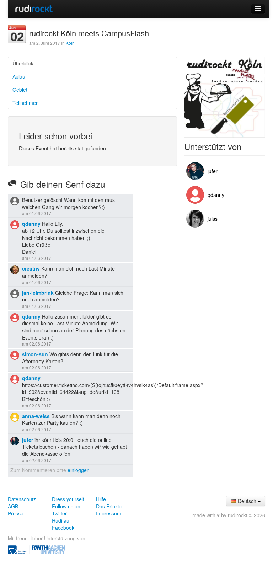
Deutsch (247, 500)
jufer (27, 439)
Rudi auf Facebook (63, 524)
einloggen (79, 470)
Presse (15, 513)
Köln (70, 43)
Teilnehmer (25, 102)
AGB (13, 506)
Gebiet (19, 89)
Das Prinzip (109, 506)
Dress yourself (68, 499)
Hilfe (101, 499)
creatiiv (31, 268)
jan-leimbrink (38, 292)
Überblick (22, 63)
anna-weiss (36, 415)
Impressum (108, 513)
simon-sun (35, 354)
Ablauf (19, 76)
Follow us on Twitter (66, 510)
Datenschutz (22, 499)
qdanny (31, 223)
